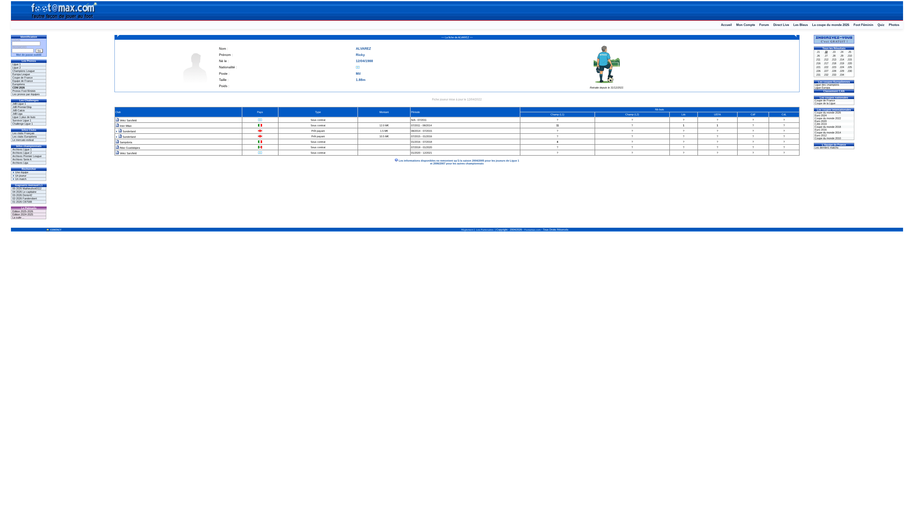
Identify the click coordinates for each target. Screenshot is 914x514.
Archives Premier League (27, 156)
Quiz (881, 25)
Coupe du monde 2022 (827, 118)
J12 (826, 59)
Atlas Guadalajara (129, 147)
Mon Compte (745, 25)
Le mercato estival (23, 139)
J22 (826, 67)
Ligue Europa (822, 87)
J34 (842, 74)
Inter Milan (125, 125)
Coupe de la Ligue (824, 103)
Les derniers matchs (826, 147)
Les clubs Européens (24, 136)
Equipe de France (22, 80)
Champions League (23, 70)
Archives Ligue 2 (22, 152)
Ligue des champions (826, 84)
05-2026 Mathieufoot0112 (26, 188)
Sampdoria (125, 142)
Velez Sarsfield (128, 120)
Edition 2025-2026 (22, 211)
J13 (834, 59)
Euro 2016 (820, 129)
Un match (20, 179)
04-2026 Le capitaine (24, 191)
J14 (842, 59)
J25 (850, 67)
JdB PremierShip (22, 107)
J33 (834, 74)
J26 (818, 70)
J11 (818, 59)
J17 (826, 63)
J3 (834, 51)
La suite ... (18, 217)
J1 (818, 51)
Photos (894, 25)
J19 (842, 63)
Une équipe (21, 172)
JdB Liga (17, 113)
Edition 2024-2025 (22, 214)
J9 (841, 55)
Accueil (726, 25)
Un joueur (20, 175)
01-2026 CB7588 (22, 201)
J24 (842, 67)
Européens (18, 84)
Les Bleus (800, 25)
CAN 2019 (820, 124)
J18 (834, 63)
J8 (834, 55)
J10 (850, 55)
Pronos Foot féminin (23, 90)
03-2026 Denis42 (22, 195)
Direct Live (781, 25)
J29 (842, 70)
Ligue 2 (16, 67)
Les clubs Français (23, 133)
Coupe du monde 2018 (827, 126)
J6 (818, 55)
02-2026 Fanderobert (24, 198)
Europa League (21, 74)
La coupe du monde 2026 (830, 25)
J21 (818, 67)
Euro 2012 (820, 135)
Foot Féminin (863, 25)
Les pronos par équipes (26, 94)
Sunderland (129, 131)
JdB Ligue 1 (19, 103)
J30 (850, 70)
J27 (826, 70)
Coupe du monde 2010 (827, 138)
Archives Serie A (21, 159)
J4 (841, 51)
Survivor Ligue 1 (21, 120)
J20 (850, 63)
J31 (818, 74)
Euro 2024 (820, 115)
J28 (834, 70)
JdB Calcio (18, 110)
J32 (826, 74)
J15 (850, 59)
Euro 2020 (820, 121)
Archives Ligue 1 (22, 149)
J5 (849, 51)
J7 (826, 55)
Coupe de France (22, 77)
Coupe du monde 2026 (827, 112)
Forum (764, 25)
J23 (834, 67)
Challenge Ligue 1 (22, 123)
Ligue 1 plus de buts (23, 117)
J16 (818, 63)
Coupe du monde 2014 (827, 132)
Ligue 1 (16, 64)
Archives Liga (20, 162)
